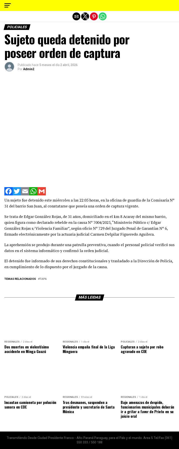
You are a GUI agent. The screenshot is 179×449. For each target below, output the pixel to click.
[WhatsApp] (33, 194)
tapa (43, 279)
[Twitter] (17, 194)
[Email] (25, 194)
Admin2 (28, 69)
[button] (7, 5)
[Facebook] (8, 194)
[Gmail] (42, 194)
